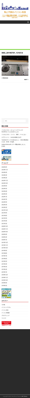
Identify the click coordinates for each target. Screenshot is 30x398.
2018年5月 (4, 285)
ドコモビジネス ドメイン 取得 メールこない (14, 134)
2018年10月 (5, 280)
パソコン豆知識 (5, 312)
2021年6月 (4, 215)
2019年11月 (5, 245)
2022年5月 (4, 202)
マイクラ (4, 318)
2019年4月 (4, 264)
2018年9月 (4, 283)
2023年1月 (4, 196)
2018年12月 (5, 274)
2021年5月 (4, 218)
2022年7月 (4, 199)
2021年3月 (4, 223)
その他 (3, 304)
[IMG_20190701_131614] (15, 75)
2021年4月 (4, 221)
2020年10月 (5, 231)
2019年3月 (4, 266)
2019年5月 (4, 261)
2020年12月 (5, 226)
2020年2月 (4, 237)
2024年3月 (4, 175)
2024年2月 (4, 177)
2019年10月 (5, 247)
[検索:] (15, 120)
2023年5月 (4, 188)
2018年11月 (5, 277)
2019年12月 (5, 242)
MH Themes (24, 396)
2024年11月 (5, 169)
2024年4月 (4, 172)
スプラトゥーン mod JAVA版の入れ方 (11, 137)
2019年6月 (4, 258)
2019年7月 (4, 256)
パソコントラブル (6, 307)
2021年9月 (4, 212)
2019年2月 (4, 269)
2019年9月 (4, 250)
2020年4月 (4, 234)
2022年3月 (4, 204)
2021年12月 (5, 210)
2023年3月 (4, 194)
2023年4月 (4, 191)
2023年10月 (5, 183)
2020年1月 (4, 239)
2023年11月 (5, 180)
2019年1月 (4, 272)
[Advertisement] (15, 37)
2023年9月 (4, 186)
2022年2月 (4, 207)
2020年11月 (5, 229)
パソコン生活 (5, 310)
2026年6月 (4, 167)
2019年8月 (4, 253)
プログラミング (5, 315)
